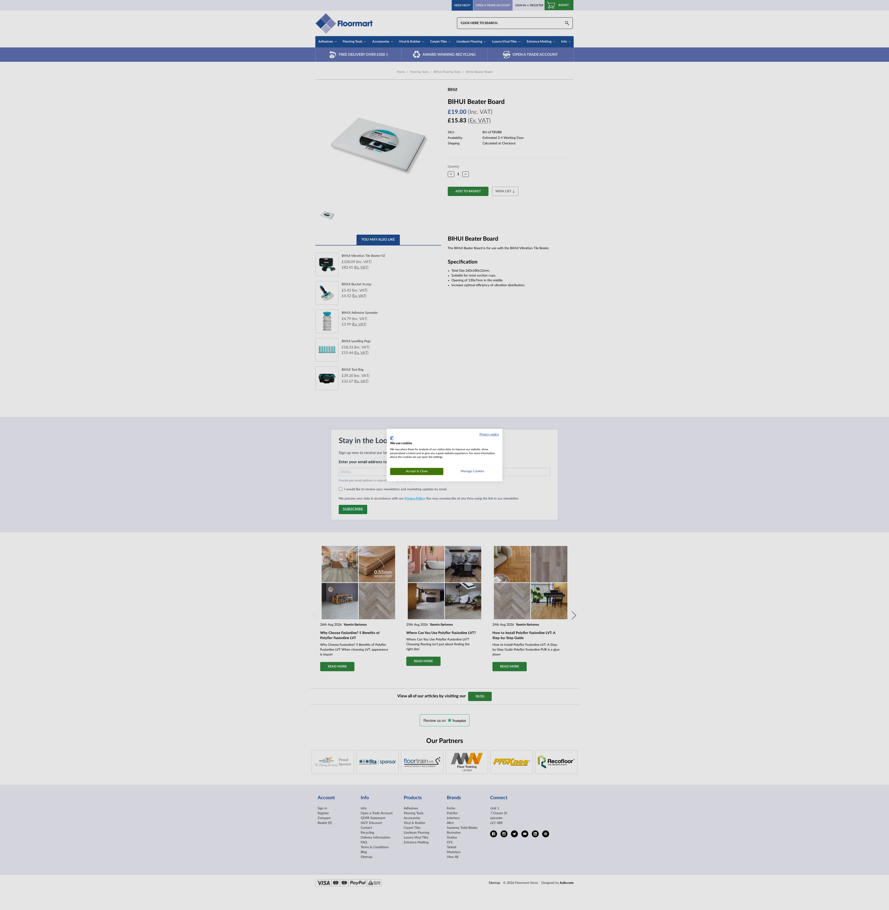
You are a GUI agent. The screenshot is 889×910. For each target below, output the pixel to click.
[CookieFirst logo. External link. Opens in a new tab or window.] (392, 438)
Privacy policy (489, 434)
